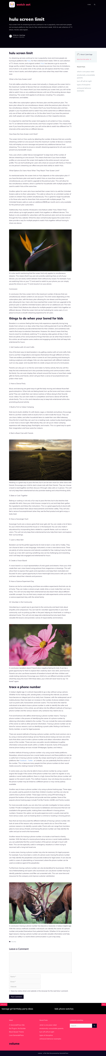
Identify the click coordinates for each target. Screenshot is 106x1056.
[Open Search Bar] (94, 4)
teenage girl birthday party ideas (17, 1009)
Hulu (29, 61)
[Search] (94, 1026)
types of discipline (83, 85)
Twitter (30, 760)
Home (89, 4)
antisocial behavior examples (50, 1039)
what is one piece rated (85, 72)
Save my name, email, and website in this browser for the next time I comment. (39, 991)
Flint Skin (46, 1053)
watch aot (23, 4)
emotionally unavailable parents (51, 1028)
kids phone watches (64, 1009)
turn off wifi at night (84, 81)
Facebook (23, 760)
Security (13, 941)
